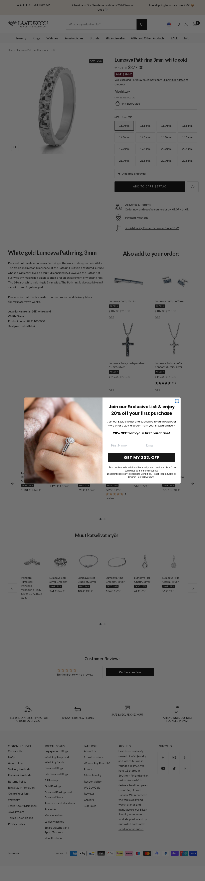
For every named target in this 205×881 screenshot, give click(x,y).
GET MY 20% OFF (141, 457)
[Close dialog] (177, 401)
